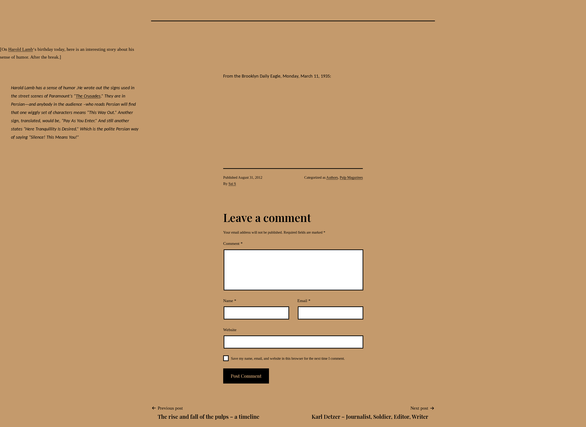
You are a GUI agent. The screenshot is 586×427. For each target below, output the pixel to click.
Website (229, 329)
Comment (233, 243)
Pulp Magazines (351, 177)
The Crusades (88, 96)
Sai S (232, 184)
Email (303, 300)
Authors (332, 177)
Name (229, 300)
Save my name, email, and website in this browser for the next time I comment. (288, 358)
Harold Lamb (20, 49)
